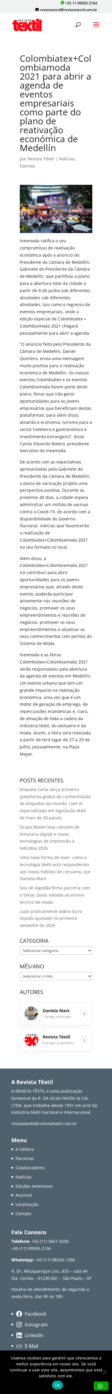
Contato (23, 1213)
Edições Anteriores (34, 1186)
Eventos (27, 166)
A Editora (25, 1149)
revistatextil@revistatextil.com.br (44, 1123)
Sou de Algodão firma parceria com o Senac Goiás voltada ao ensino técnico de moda (55, 895)
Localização (27, 1204)
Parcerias (25, 1158)
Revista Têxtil (41, 159)
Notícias (67, 159)
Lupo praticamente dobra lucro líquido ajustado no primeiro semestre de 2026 (51, 918)
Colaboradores (30, 1167)
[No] (105, 1372)
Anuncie (24, 1195)
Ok (57, 1385)
